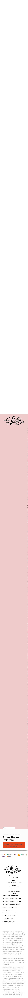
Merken (8, 834)
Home (4, 834)
